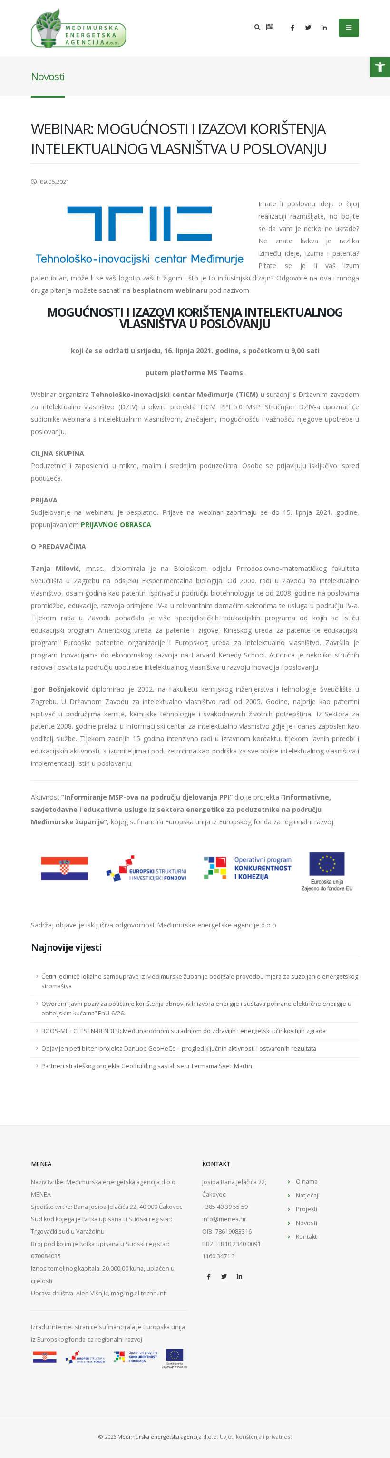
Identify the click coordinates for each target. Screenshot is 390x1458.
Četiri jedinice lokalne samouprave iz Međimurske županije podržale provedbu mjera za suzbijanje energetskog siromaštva (199, 981)
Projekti (306, 1209)
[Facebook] (292, 27)
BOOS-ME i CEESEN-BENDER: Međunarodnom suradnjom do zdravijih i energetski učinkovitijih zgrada (183, 1031)
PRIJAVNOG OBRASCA (116, 524)
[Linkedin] (324, 27)
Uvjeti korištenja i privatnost (256, 1436)
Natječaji (308, 1195)
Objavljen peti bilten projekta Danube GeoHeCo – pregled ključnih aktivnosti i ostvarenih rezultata (178, 1048)
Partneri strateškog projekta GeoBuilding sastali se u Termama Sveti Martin (146, 1066)
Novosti (306, 1223)
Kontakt (306, 1237)
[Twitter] (308, 27)
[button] (380, 67)
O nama (307, 1182)
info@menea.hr (224, 1219)
